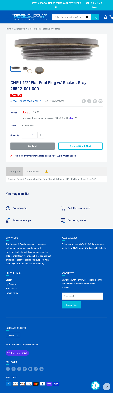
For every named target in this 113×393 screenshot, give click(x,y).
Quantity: (15, 135)
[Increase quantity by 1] (41, 135)
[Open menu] (7, 17)
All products (19, 28)
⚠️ (46, 171)
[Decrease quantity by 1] (25, 135)
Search (9, 280)
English (11, 335)
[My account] (105, 17)
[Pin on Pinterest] (89, 101)
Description (15, 171)
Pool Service (11, 288)
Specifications (32, 171)
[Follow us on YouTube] (30, 369)
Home (8, 28)
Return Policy (12, 293)
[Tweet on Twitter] (95, 101)
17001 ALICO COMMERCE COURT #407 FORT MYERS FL (56, 5)
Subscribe (71, 304)
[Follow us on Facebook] (8, 369)
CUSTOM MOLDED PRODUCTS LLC (25, 101)
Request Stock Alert (80, 146)
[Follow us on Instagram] (19, 369)
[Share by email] (100, 101)
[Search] (95, 17)
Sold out (32, 146)
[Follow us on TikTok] (36, 369)
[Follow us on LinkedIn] (41, 369)
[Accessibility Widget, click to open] (95, 385)
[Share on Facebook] (84, 101)
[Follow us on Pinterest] (25, 369)
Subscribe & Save (96, 5)
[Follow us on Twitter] (13, 369)
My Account (11, 284)
